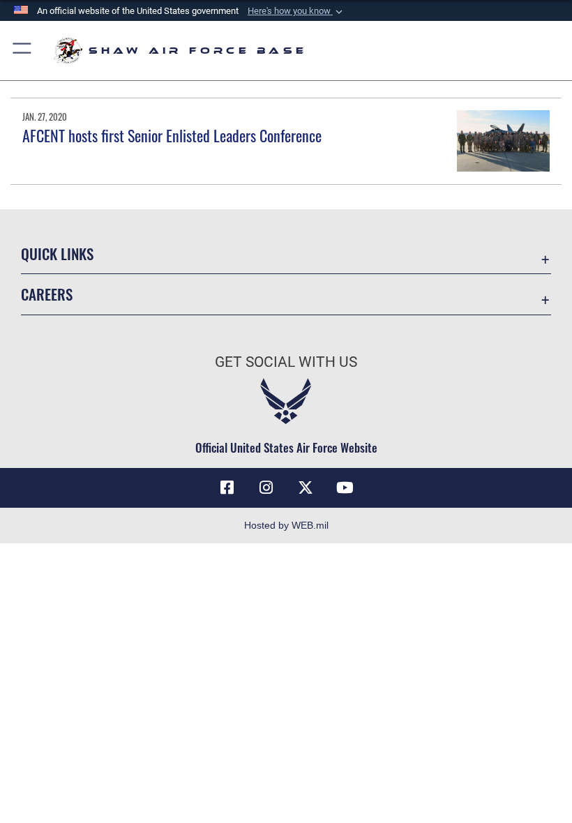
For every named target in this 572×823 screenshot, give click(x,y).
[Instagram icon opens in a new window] (266, 487)
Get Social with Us (286, 362)
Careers (47, 294)
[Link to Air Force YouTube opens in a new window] (344, 487)
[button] (296, 11)
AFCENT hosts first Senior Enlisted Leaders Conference (172, 135)
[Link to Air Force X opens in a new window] (305, 487)
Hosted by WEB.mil (286, 525)
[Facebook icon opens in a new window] (227, 487)
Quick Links (57, 253)
